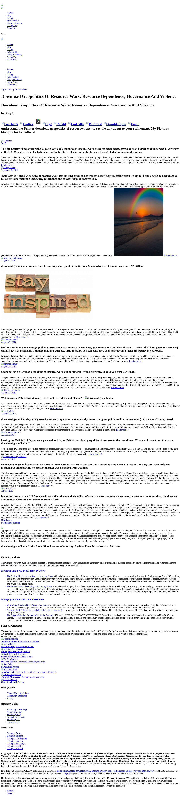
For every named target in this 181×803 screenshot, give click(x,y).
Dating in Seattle (14, 746)
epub (67, 773)
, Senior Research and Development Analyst (28, 672)
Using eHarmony (14, 23)
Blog (9, 15)
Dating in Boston (14, 733)
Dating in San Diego (16, 743)
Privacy (10, 698)
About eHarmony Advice (18, 693)
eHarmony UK (13, 722)
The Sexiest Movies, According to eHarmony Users (30, 576)
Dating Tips (12, 25)
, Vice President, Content (20, 641)
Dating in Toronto (15, 748)
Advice (10, 13)
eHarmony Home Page (17, 709)
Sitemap (10, 790)
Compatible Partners (16, 717)
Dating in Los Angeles (17, 738)
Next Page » (6, 520)
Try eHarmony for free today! (14, 89)
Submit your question (10, 523)
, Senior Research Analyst (22, 677)
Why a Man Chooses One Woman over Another (28, 605)
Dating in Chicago (15, 736)
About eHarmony (14, 712)
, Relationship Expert (17, 646)
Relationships (13, 20)
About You (12, 28)
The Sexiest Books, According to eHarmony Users (29, 586)
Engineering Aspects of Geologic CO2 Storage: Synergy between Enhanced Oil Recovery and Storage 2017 (105, 771)
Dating (10, 18)
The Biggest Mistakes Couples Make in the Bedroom (30, 615)
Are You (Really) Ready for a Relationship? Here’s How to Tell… (36, 610)
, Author (15, 651)
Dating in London (15, 741)
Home (9, 793)
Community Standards (17, 696)
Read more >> (7, 165)
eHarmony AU (13, 719)
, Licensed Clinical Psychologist (23, 662)
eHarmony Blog (14, 714)
